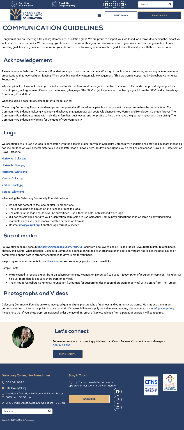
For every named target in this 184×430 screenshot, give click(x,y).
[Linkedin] (122, 4)
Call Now (24, 3)
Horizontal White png (14, 171)
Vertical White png (13, 191)
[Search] (170, 4)
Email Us (64, 3)
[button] (99, 15)
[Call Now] (14, 4)
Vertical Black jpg (12, 185)
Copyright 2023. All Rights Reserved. (18, 420)
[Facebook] (106, 4)
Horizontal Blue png (14, 165)
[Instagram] (114, 4)
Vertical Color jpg (12, 178)
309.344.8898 (26, 6)
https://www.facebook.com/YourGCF (61, 247)
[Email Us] (54, 4)
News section (55, 261)
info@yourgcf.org (67, 6)
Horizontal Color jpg (14, 158)
